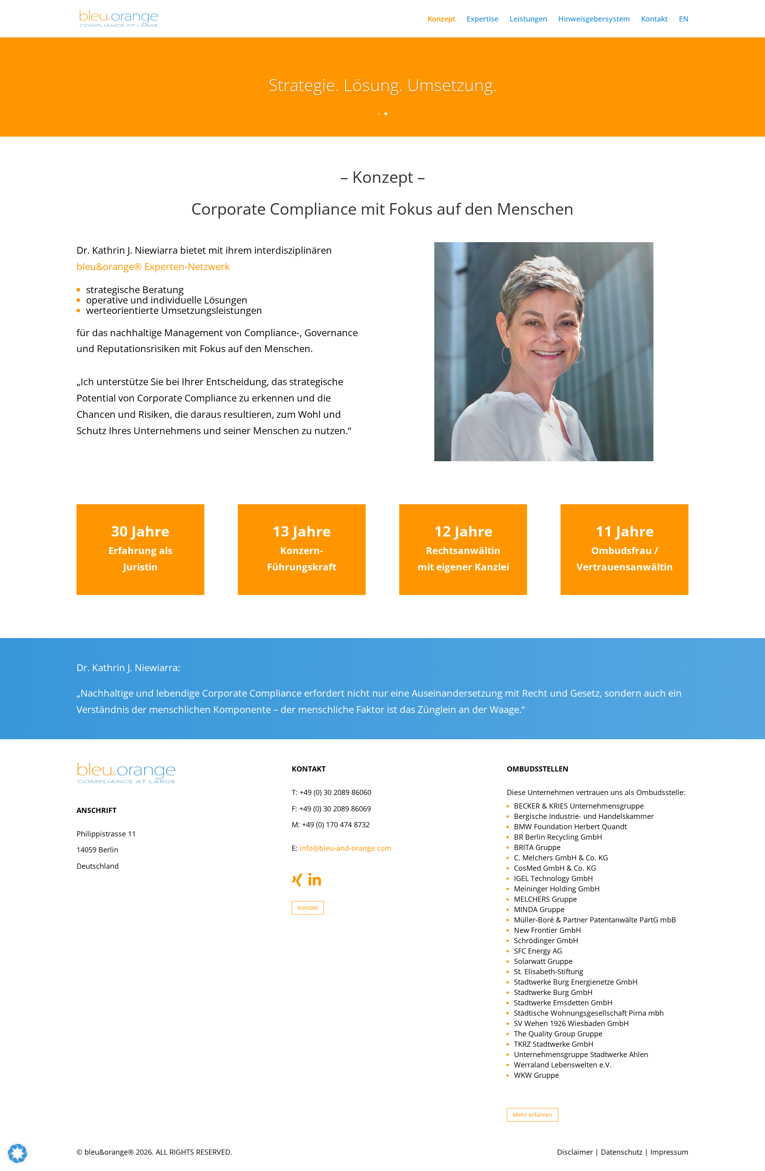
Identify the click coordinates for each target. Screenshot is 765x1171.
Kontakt (654, 19)
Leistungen (528, 19)
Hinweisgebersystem (594, 19)
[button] (17, 1153)
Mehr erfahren (532, 1114)
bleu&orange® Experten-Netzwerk (153, 266)
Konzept (441, 19)
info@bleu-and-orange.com (346, 848)
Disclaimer (575, 1152)
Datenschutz (621, 1152)
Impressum (669, 1152)
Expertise (482, 19)
